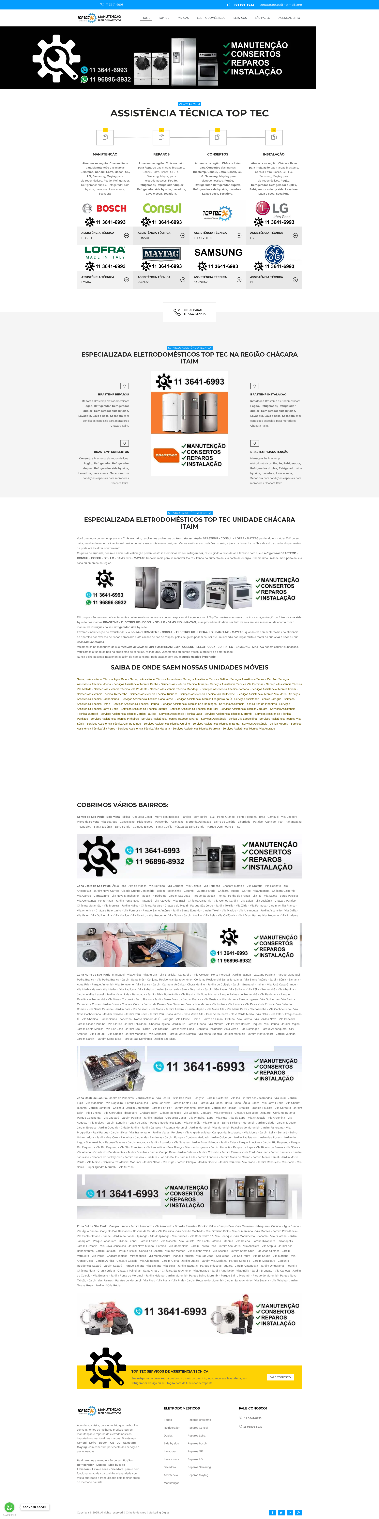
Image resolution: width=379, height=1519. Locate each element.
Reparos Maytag (198, 1475)
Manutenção (171, 1482)
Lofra (92, 1442)
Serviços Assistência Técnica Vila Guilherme (208, 694)
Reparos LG (195, 1459)
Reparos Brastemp (199, 1419)
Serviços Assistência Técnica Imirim (274, 689)
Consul (82, 1442)
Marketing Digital (158, 1512)
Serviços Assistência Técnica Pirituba (136, 703)
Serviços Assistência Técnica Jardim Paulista (128, 713)
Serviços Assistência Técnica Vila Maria (262, 694)
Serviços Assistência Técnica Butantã (144, 708)
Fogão (127, 1460)
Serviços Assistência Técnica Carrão (253, 679)
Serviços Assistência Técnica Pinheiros (115, 718)
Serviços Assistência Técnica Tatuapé (184, 684)
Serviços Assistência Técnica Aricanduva (155, 679)
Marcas (183, 17)
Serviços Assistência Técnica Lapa (181, 713)
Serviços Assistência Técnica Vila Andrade (249, 728)
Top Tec (164, 17)
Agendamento (289, 17)
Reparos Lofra (196, 1435)
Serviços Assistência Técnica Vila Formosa (237, 684)
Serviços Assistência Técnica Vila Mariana (144, 728)
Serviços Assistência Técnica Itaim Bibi (194, 708)
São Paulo (262, 17)
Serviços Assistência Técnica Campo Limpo (114, 723)
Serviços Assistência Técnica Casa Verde (148, 699)
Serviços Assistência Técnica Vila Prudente (121, 689)
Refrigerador (85, 1464)
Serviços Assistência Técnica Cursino (167, 723)
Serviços (240, 17)
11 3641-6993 (114, 5)
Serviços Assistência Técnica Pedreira (197, 728)
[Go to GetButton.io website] (9, 1515)
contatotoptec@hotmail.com (281, 5)
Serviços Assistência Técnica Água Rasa (102, 679)
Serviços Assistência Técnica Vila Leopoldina (229, 718)
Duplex (101, 1464)
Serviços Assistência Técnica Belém (206, 679)
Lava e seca (100, 1469)
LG (119, 1442)
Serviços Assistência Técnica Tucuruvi (154, 694)
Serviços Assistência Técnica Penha (136, 684)
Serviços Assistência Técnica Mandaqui (175, 689)
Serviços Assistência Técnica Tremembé (102, 694)
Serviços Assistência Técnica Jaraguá (258, 699)
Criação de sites (136, 1512)
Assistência (171, 1475)
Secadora (117, 1469)
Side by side (116, 1464)
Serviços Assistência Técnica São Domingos (189, 703)
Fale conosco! (280, 1377)
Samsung (129, 1442)
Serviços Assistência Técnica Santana (226, 689)
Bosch (103, 1442)
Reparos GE (195, 1451)
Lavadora (83, 1469)
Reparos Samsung (199, 1467)
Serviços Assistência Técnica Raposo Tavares (170, 718)
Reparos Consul (198, 1427)
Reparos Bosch (197, 1443)
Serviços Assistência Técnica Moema (265, 723)
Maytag (82, 1447)
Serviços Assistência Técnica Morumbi (229, 713)
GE (112, 1442)
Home (146, 17)
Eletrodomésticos (211, 17)
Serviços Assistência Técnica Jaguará (244, 708)
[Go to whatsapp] (9, 1507)
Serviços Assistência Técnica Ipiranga (216, 723)
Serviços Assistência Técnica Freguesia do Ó (204, 699)
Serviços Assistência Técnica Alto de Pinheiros (248, 703)
